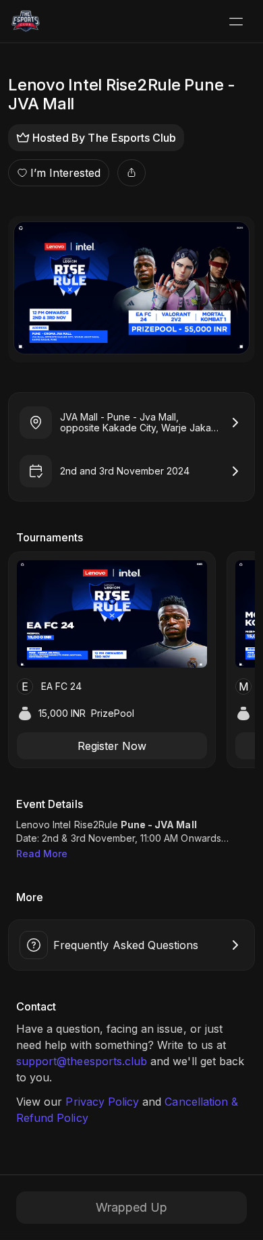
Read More (41, 853)
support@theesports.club (81, 1061)
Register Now (112, 746)
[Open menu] (236, 21)
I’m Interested (65, 173)
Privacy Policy (102, 1101)
